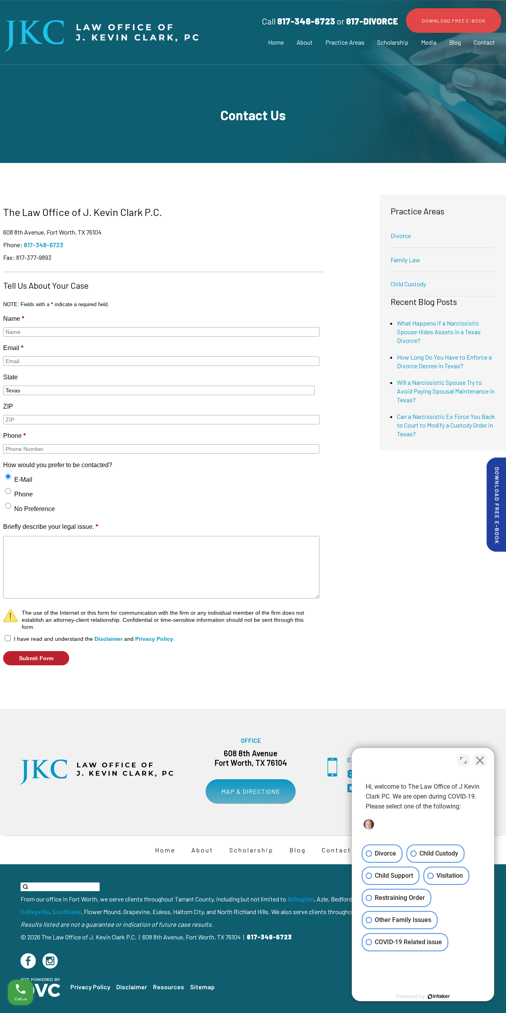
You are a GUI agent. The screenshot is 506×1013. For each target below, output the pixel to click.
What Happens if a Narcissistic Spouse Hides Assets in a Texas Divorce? (439, 331)
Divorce (401, 235)
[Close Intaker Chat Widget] (480, 760)
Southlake (66, 911)
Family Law (405, 259)
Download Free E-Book (453, 20)
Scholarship (392, 42)
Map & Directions (250, 791)
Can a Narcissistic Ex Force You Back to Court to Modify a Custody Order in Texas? (446, 425)
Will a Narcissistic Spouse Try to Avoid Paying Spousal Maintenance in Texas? (446, 391)
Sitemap (202, 986)
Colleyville (35, 911)
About (304, 42)
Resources (168, 986)
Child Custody (408, 284)
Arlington (300, 899)
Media (428, 42)
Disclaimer (108, 639)
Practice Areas (344, 42)
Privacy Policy (154, 639)
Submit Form (36, 658)
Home (276, 42)
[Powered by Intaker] (439, 996)
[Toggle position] (463, 760)
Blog (455, 42)
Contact (484, 42)
